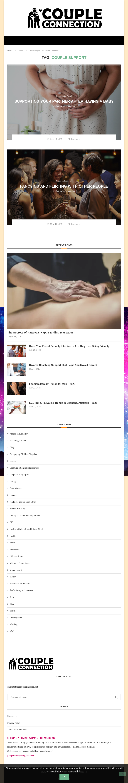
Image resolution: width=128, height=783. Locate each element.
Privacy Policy (13, 723)
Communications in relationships (24, 468)
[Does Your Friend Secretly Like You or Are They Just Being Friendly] (16, 351)
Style (12, 597)
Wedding (13, 624)
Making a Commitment (20, 563)
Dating (13, 481)
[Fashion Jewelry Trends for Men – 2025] (16, 388)
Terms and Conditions (17, 729)
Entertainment (16, 488)
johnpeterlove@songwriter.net (20, 755)
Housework (15, 549)
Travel (12, 611)
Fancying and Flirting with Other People (64, 186)
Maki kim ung (69, 106)
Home (9, 51)
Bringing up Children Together (23, 454)
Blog (12, 447)
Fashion (13, 495)
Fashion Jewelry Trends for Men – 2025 (52, 384)
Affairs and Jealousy (19, 434)
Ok (64, 777)
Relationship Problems (20, 583)
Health (12, 536)
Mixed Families (16, 570)
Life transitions (16, 556)
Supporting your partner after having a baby (64, 101)
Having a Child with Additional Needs (26, 529)
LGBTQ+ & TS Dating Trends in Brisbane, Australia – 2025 (63, 403)
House (12, 543)
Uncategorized (16, 617)
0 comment (76, 139)
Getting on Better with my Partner (25, 515)
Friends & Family (17, 508)
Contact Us (12, 716)
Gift (11, 522)
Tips (12, 604)
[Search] (119, 40)
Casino (13, 461)
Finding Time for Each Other (23, 502)
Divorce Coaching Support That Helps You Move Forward (63, 365)
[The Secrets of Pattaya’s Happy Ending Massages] (64, 291)
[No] (122, 774)
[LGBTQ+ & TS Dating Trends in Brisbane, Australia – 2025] (16, 407)
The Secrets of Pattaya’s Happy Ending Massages (40, 332)
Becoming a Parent (18, 440)
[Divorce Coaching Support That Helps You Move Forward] (16, 369)
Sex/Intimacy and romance (21, 590)
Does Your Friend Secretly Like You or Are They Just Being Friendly (69, 346)
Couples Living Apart (19, 474)
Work (12, 631)
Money (13, 577)
